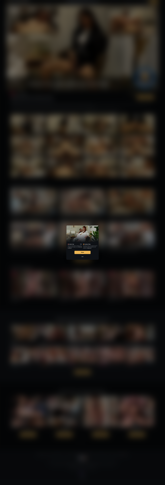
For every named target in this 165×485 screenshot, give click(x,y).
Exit (82, 256)
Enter (82, 252)
